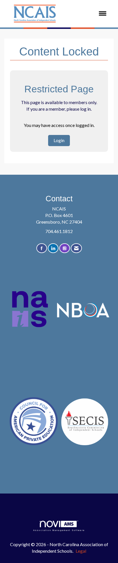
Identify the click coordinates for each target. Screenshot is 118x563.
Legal (81, 551)
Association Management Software (59, 530)
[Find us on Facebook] (41, 248)
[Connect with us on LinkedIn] (53, 248)
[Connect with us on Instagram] (64, 248)
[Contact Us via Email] (76, 248)
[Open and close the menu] (88, 13)
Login (59, 140)
